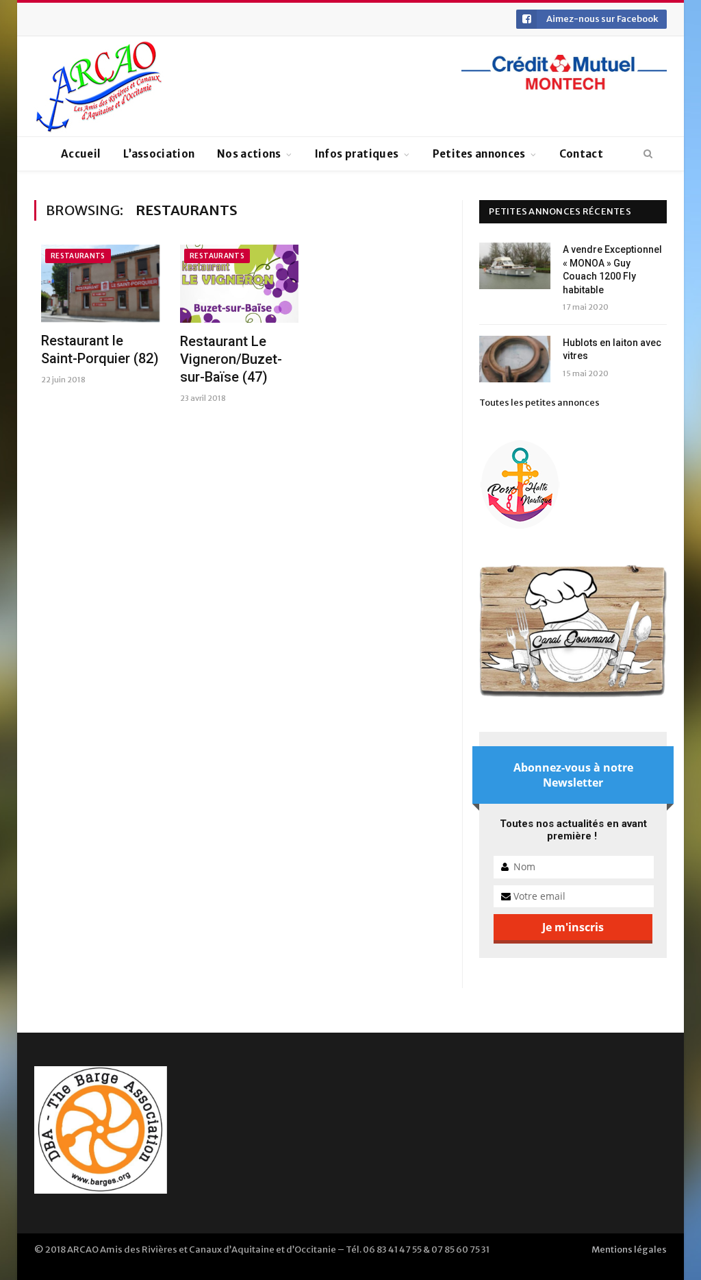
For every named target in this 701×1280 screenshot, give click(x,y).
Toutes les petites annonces (539, 402)
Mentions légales (629, 1249)
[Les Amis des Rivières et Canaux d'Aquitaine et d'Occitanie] (99, 86)
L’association (158, 153)
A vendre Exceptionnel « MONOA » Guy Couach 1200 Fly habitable (612, 269)
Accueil (81, 153)
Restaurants (78, 255)
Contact (581, 153)
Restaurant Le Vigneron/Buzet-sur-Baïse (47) (231, 359)
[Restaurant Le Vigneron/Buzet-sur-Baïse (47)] (239, 284)
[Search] (648, 154)
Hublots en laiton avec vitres (612, 349)
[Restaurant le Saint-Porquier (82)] (100, 283)
